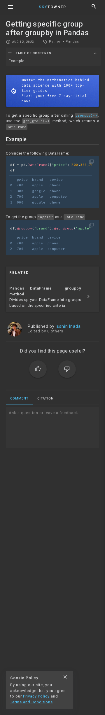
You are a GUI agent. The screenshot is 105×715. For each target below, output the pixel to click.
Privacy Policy (36, 696)
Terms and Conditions (31, 702)
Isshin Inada (68, 326)
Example (16, 61)
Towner (52, 7)
